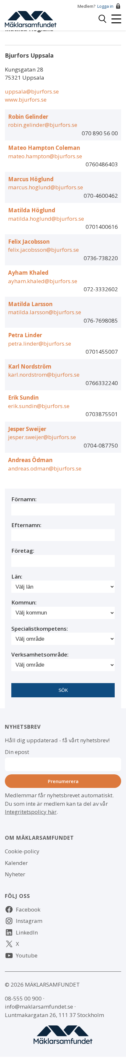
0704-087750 (101, 445)
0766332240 (102, 383)
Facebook (28, 909)
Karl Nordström (29, 366)
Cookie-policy (22, 851)
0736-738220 (101, 258)
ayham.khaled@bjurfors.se (42, 281)
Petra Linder (25, 335)
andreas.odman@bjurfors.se (44, 468)
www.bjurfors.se (26, 99)
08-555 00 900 (23, 998)
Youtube (26, 955)
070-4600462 (101, 195)
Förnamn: (24, 499)
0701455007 (102, 351)
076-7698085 (101, 320)
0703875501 (102, 414)
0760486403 (102, 164)
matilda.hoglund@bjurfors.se (46, 218)
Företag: (22, 550)
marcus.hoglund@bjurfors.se (45, 187)
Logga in (105, 6)
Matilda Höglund (31, 210)
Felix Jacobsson (29, 241)
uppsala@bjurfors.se (32, 91)
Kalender (16, 863)
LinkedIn (27, 932)
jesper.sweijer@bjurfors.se (42, 437)
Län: (16, 576)
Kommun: (24, 602)
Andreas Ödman (30, 460)
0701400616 (102, 226)
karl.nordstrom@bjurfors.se (43, 374)
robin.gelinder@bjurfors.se (42, 124)
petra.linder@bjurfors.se (39, 343)
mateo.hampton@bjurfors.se (45, 156)
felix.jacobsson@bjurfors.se (43, 249)
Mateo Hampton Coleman (44, 147)
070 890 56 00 (100, 133)
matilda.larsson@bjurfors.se (44, 312)
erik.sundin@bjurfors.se (38, 406)
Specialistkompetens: (39, 628)
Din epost (17, 752)
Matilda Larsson (30, 304)
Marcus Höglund (31, 179)
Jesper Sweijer (27, 429)
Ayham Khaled (28, 272)
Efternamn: (26, 525)
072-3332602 (101, 289)
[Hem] (31, 18)
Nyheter (15, 874)
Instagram (29, 920)
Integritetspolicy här (31, 811)
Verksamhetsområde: (39, 654)
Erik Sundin (23, 397)
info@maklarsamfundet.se (39, 1006)
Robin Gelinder (28, 116)
